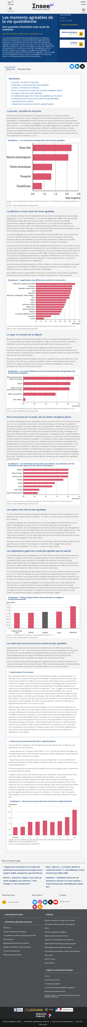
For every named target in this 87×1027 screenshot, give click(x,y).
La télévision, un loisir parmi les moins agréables (30, 85)
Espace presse (49, 963)
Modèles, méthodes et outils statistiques (17, 947)
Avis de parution (13, 902)
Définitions (7, 928)
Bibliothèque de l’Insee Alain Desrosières (58, 947)
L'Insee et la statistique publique (59, 970)
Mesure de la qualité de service (55, 991)
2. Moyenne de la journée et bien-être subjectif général (32, 104)
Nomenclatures (8, 939)
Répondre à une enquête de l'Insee (56, 936)
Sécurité (78, 1021)
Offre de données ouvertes (12, 955)
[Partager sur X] (82, 66)
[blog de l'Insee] (35, 907)
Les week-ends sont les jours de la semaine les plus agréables (35, 99)
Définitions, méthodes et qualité (18, 922)
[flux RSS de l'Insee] (40, 907)
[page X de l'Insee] (50, 902)
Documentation (24, 69)
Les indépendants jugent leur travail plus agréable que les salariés (36, 96)
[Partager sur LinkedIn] (77, 66)
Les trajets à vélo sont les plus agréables (26, 93)
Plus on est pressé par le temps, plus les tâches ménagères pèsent (36, 90)
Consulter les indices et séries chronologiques (60, 924)
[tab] (10, 69)
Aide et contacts (50, 959)
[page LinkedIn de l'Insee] (45, 902)
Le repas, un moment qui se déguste (25, 88)
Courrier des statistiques (11, 951)
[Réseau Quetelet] (34, 1011)
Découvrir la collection (70, 25)
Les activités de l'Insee (52, 980)
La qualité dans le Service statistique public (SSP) (19, 935)
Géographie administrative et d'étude (16, 943)
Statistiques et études (14, 915)
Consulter (10, 69)
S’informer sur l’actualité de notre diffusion (59, 940)
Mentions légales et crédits (12, 1021)
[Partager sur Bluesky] (71, 66)
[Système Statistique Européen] (18, 1011)
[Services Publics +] (43, 1017)
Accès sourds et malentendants (62, 1021)
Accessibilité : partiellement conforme (36, 1021)
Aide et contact (64, 901)
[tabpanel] (43, 172)
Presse (83, 4)
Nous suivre (49, 955)
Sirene (47, 928)
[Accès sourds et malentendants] (12, 2)
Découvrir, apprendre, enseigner (55, 932)
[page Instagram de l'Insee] (39, 902)
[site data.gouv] (64, 1011)
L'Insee (47, 976)
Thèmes (11, 4)
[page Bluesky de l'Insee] (34, 902)
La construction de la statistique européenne (60, 988)
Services (49, 915)
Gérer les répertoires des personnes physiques (60, 943)
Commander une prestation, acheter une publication (62, 951)
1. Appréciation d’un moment (22, 101)
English (83, 2)
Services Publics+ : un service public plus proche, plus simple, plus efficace (62, 996)
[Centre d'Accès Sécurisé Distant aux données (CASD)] (49, 1011)
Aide (9, 2)
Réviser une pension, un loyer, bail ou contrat (60, 920)
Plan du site (43, 1024)
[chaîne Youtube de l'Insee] (55, 902)
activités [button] (38, 123)
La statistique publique (52, 984)
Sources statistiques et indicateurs (14, 932)
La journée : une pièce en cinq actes (25, 82)
